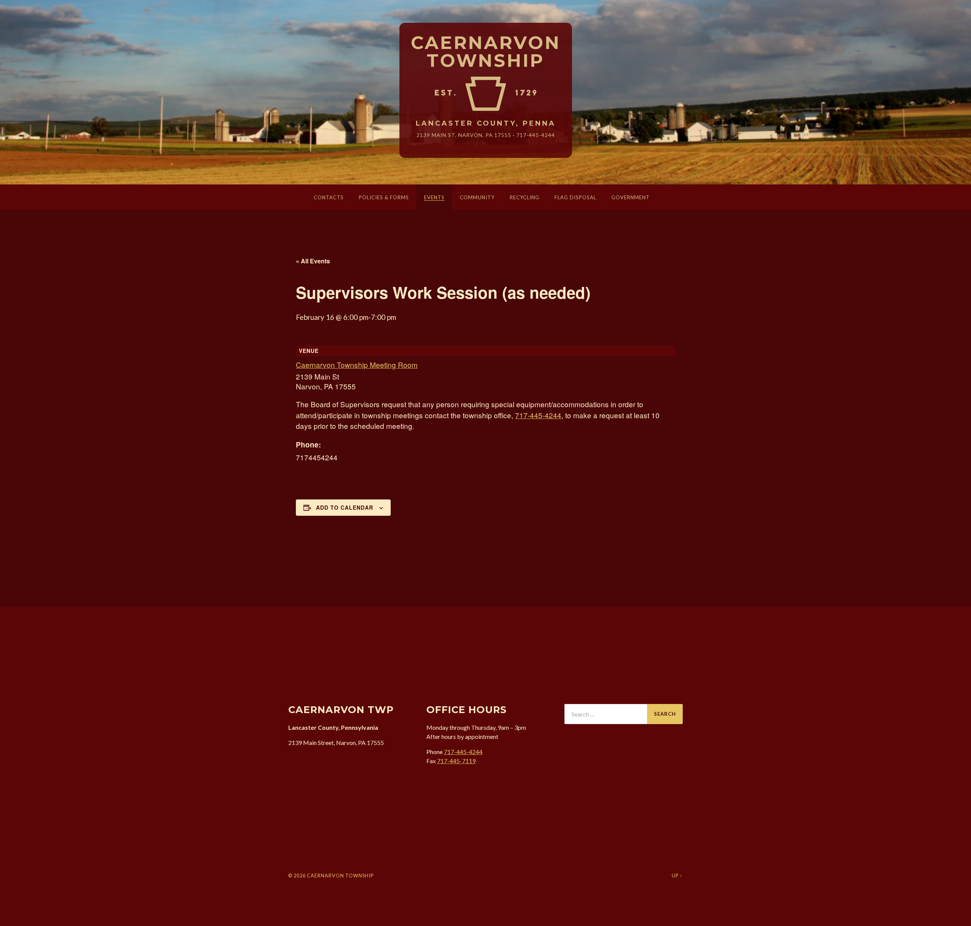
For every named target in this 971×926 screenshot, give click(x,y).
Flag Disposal (575, 197)
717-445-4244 (535, 135)
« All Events (313, 261)
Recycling (524, 197)
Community (477, 197)
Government (630, 197)
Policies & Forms (384, 197)
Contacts (329, 197)
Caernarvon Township (486, 52)
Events (434, 197)
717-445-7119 (456, 760)
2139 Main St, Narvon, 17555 (463, 135)
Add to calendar (344, 507)
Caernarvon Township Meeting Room (357, 364)
